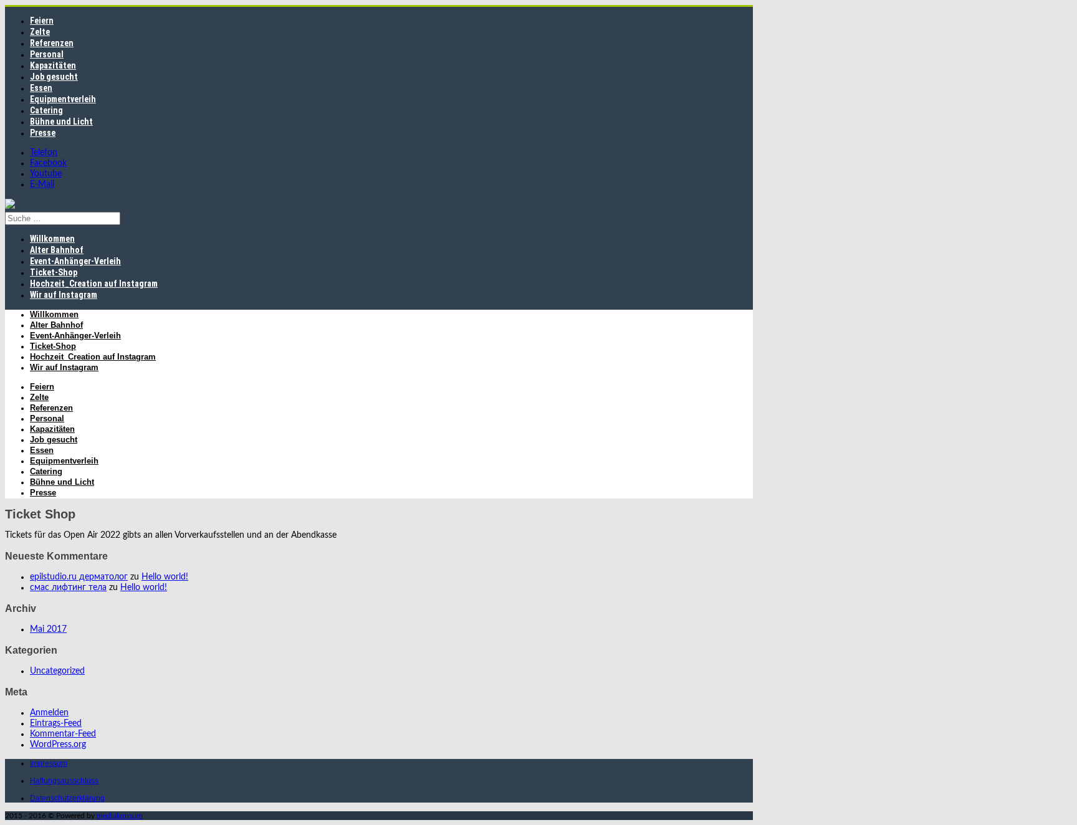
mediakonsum (120, 815)
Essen (41, 88)
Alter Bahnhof (57, 250)
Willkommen (52, 239)
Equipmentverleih (63, 99)
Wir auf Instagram (63, 295)
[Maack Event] (10, 206)
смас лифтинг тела (68, 587)
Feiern (42, 21)
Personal (47, 54)
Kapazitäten (53, 65)
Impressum (48, 763)
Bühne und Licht (61, 121)
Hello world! (164, 577)
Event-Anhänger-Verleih (75, 261)
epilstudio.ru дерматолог (79, 577)
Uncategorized (57, 671)
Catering (46, 110)
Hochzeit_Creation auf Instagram (94, 284)
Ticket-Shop (53, 272)
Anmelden (49, 712)
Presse (42, 133)
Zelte (40, 32)
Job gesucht (54, 77)
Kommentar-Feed (63, 734)
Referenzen (52, 43)
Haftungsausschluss (64, 780)
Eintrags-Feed (56, 723)
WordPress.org (58, 744)
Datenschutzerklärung (67, 798)
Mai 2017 (48, 629)
